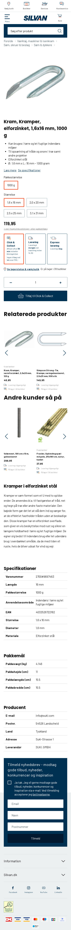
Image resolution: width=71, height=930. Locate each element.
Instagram (28, 892)
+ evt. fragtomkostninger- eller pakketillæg (26, 228)
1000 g (11, 185)
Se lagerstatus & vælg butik (23, 269)
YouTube (43, 892)
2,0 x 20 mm (37, 202)
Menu (7, 21)
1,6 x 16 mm (14, 202)
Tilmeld (35, 838)
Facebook (13, 892)
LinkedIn (58, 892)
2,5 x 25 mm (14, 213)
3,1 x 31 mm (37, 213)
